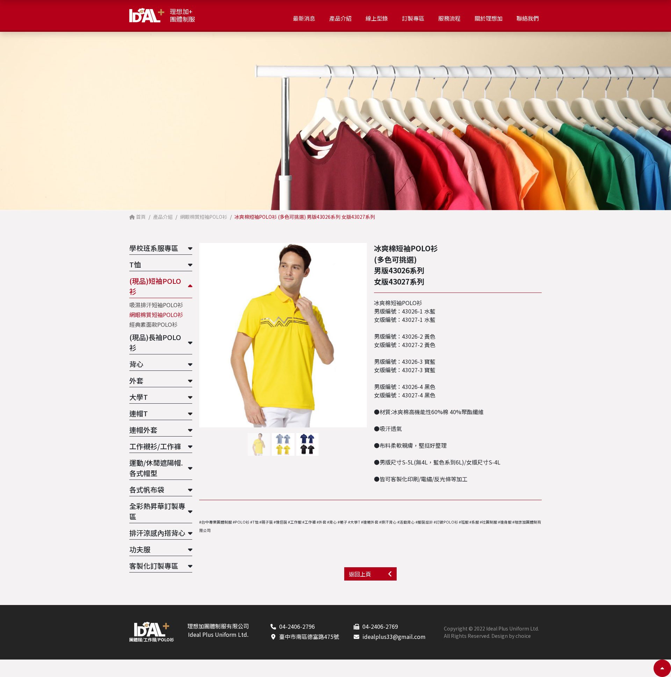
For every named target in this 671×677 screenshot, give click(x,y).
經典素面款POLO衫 (153, 324)
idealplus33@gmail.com (394, 636)
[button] (364, 335)
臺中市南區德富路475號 (309, 636)
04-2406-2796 (297, 626)
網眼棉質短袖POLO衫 (156, 314)
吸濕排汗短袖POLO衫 (156, 305)
